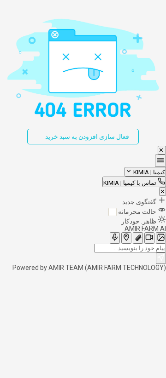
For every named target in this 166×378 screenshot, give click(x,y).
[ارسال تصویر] (161, 238)
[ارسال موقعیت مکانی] (126, 238)
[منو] (160, 161)
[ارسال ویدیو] (149, 238)
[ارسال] (161, 258)
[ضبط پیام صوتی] (115, 238)
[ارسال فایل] (138, 238)
